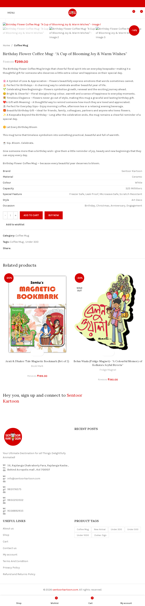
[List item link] (37, 479)
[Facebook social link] (68, 3)
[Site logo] (72, 12)
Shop (6, 535)
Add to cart (31, 215)
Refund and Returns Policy (19, 574)
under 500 (132, 529)
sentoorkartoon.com (65, 589)
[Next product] (140, 45)
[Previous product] (131, 45)
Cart (5, 541)
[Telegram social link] (30, 248)
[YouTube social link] (77, 3)
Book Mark (37, 366)
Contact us (10, 548)
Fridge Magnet (108, 369)
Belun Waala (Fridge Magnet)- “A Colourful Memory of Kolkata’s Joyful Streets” (108, 363)
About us (8, 528)
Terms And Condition (15, 561)
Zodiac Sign (100, 535)
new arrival (100, 529)
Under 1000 (83, 535)
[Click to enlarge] (10, 19)
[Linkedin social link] (26, 248)
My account (10, 554)
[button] (34, 352)
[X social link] (17, 248)
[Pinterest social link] (22, 248)
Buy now (53, 215)
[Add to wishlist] (40, 352)
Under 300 (32, 241)
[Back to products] (135, 45)
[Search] (125, 13)
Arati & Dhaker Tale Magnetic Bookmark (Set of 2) (37, 361)
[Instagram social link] (72, 3)
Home (6, 45)
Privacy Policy (11, 567)
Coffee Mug (21, 45)
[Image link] (13, 436)
